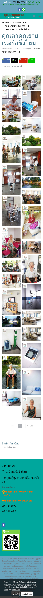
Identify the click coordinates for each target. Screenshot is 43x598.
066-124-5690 (9, 505)
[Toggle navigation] (40, 15)
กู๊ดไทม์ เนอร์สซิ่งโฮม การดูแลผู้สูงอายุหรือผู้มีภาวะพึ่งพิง (21, 3)
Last (31, 426)
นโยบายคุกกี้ (16, 590)
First (12, 426)
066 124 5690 (19, 2)
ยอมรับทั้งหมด (27, 594)
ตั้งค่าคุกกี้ (14, 594)
